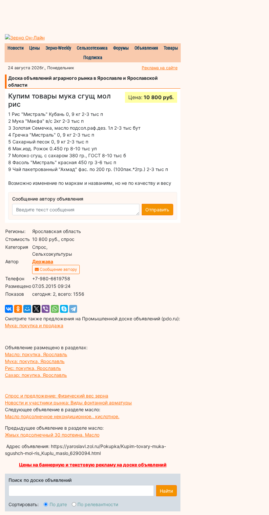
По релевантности (97, 504)
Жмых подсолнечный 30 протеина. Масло (52, 435)
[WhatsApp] (55, 309)
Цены (34, 48)
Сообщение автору (58, 269)
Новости (16, 48)
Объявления (146, 48)
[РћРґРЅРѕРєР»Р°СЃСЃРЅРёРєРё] (18, 309)
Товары (171, 48)
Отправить (157, 209)
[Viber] (46, 309)
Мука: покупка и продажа (34, 325)
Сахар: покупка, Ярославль (36, 375)
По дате (58, 504)
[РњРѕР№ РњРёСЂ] (27, 309)
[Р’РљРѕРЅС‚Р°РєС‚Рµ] (9, 309)
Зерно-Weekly (58, 48)
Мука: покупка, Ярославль (35, 361)
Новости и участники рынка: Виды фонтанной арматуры (68, 402)
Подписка (92, 57)
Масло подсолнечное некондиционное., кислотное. (62, 416)
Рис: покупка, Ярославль (33, 368)
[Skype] (64, 309)
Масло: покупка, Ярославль (36, 354)
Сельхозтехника (92, 48)
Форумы (121, 48)
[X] (36, 309)
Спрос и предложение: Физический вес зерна (56, 395)
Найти (166, 491)
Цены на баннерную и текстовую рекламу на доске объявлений (93, 464)
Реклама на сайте (159, 67)
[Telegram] (73, 309)
